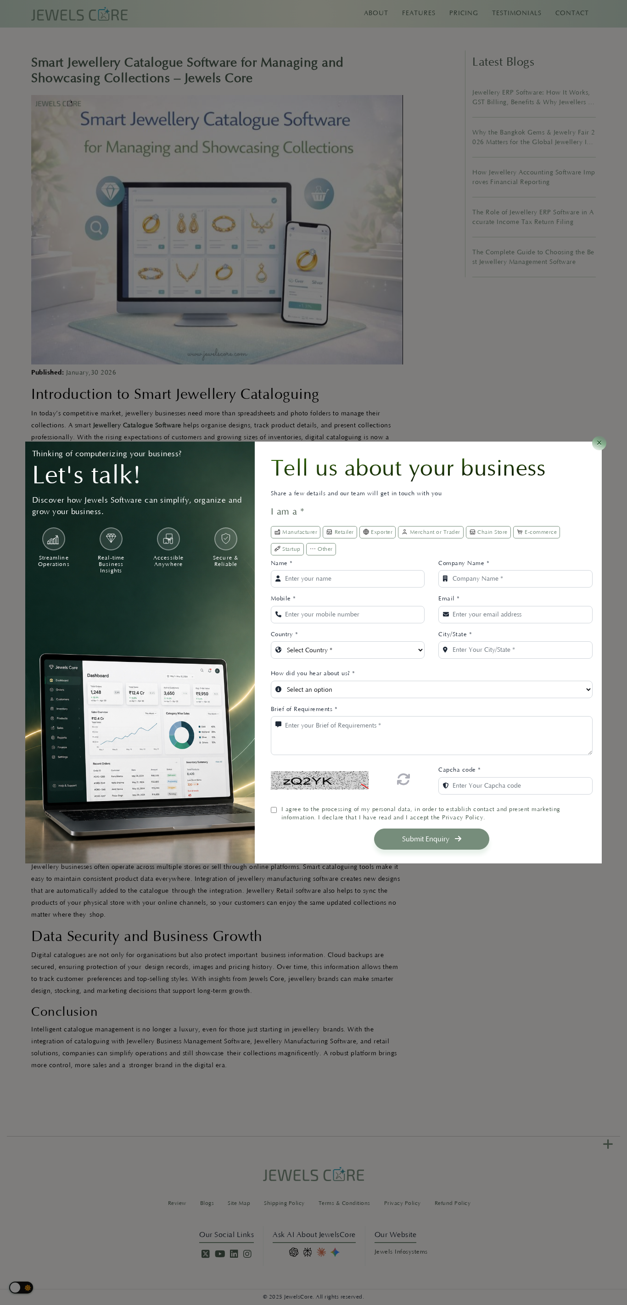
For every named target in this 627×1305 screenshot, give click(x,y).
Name (282, 563)
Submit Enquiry (426, 839)
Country (284, 634)
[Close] (599, 443)
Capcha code (459, 770)
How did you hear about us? (313, 673)
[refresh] (404, 779)
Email (449, 598)
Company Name (463, 563)
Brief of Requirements (304, 709)
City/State (455, 634)
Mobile (283, 598)
